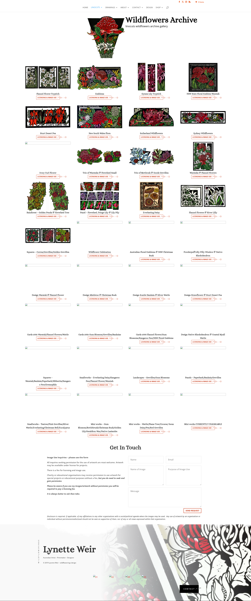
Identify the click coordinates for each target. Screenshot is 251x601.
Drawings (110, 7)
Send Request (192, 510)
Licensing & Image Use (46, 98)
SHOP (158, 7)
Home (85, 7)
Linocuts (95, 7)
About (124, 7)
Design (149, 7)
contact (189, 589)
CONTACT (136, 7)
